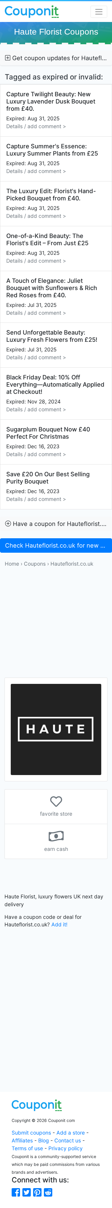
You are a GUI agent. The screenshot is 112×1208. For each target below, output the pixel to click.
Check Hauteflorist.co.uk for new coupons (58, 545)
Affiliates (22, 1140)
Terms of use (27, 1148)
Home (12, 564)
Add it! (59, 924)
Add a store (70, 1132)
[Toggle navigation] (98, 12)
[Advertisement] (56, 624)
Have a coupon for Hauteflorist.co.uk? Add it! (61, 523)
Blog (43, 1140)
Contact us (67, 1140)
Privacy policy (65, 1148)
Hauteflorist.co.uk (71, 564)
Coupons (35, 564)
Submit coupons (31, 1132)
